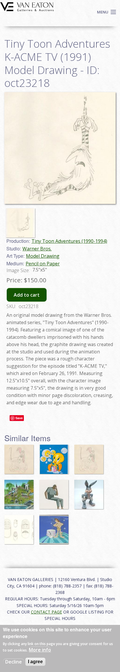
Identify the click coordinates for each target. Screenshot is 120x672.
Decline (13, 662)
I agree (35, 661)
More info (40, 650)
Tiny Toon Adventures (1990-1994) (69, 241)
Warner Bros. (37, 248)
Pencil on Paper (43, 263)
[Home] (27, 6)
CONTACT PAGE (46, 612)
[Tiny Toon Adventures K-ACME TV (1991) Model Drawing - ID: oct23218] (21, 220)
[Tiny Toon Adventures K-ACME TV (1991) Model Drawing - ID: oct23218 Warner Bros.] (60, 147)
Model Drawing (42, 256)
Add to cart (27, 295)
